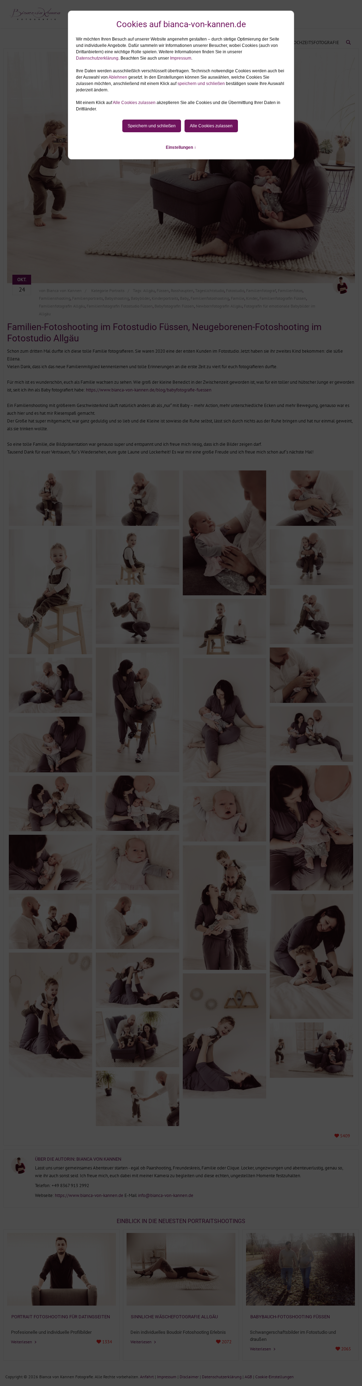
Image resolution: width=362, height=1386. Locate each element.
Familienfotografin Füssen (282, 298)
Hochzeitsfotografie (314, 42)
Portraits (116, 290)
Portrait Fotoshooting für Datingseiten (60, 1316)
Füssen (163, 290)
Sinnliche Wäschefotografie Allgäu (174, 1316)
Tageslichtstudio (209, 290)
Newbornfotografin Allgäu (219, 306)
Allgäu (149, 290)
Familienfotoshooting (210, 298)
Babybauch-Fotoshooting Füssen (290, 1316)
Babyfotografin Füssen (174, 306)
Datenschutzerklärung (97, 58)
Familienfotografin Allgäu (62, 306)
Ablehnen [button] (118, 77)
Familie (237, 298)
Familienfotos (290, 290)
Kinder (252, 298)
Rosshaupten (182, 290)
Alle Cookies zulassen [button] (134, 102)
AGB (248, 1376)
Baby (184, 298)
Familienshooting (54, 298)
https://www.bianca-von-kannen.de (89, 1195)
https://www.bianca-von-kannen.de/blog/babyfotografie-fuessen (148, 390)
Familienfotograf (261, 290)
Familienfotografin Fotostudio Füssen (120, 306)
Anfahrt (147, 1376)
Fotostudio (235, 290)
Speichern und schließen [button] (152, 125)
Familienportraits (87, 298)
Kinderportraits (165, 298)
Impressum (180, 58)
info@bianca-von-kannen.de (165, 1195)
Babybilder (140, 298)
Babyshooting (117, 298)
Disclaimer (189, 1376)
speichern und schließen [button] (201, 83)
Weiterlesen (22, 1341)
